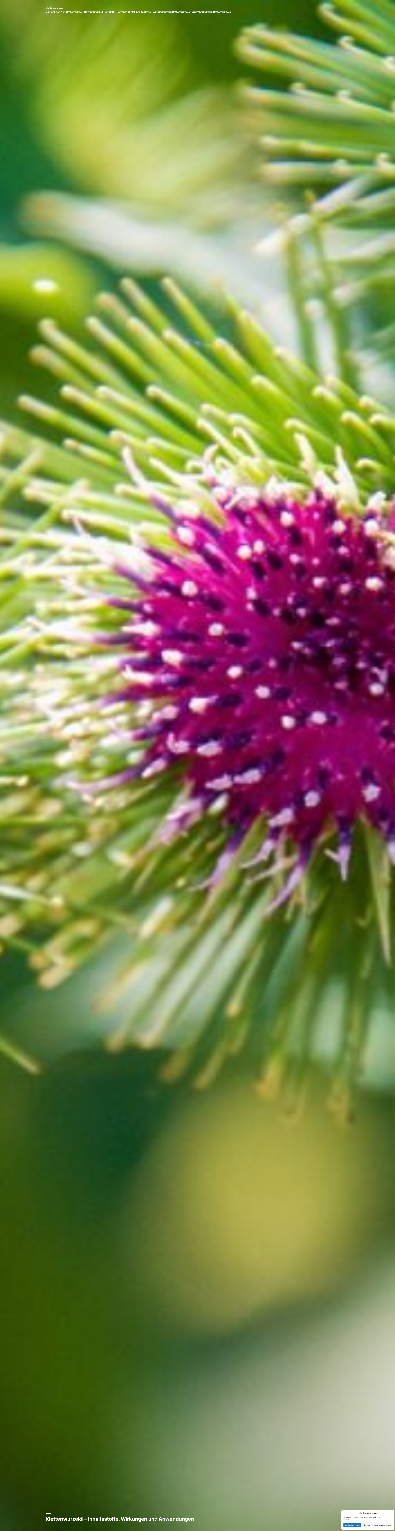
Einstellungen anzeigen (382, 1525)
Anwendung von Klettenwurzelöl (212, 11)
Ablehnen (366, 1525)
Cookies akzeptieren (352, 1525)
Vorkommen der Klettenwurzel (64, 11)
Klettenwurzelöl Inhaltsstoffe (133, 11)
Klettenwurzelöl (54, 8)
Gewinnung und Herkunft (99, 11)
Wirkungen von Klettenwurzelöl (172, 11)
